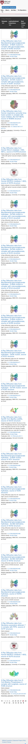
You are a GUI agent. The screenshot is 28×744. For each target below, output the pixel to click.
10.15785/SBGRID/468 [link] (13, 465)
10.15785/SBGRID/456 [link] (13, 690)
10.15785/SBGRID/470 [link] (13, 395)
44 (16, 703)
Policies (9, 742)
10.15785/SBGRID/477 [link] (13, 159)
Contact (4, 742)
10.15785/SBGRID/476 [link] (13, 191)
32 (9, 703)
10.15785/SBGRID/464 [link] (13, 602)
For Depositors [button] (22, 10)
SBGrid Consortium (7, 740)
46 (21, 703)
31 (7, 703)
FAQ (24, 740)
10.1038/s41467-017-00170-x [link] (12, 127)
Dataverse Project (17, 740)
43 (13, 703)
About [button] (7, 10)
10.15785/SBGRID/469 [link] (13, 432)
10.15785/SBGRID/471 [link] (13, 362)
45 (18, 703)
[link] (14, 44)
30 (4, 703)
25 (15, 701)
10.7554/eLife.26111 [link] (17, 436)
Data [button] (2, 10)
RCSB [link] (11, 56)
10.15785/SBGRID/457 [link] (13, 660)
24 (13, 701)
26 (18, 701)
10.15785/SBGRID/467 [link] (13, 498)
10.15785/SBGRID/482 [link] (13, 54)
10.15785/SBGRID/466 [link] (13, 533)
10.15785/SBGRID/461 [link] (13, 633)
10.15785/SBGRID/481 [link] (13, 90)
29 (25, 701)
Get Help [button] (14, 10)
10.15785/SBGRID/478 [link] (13, 123)
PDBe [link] (15, 56)
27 (20, 701)
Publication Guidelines (9, 7)
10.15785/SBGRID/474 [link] (13, 259)
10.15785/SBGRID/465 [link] (13, 568)
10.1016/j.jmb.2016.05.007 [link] (18, 694)
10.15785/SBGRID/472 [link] (13, 329)
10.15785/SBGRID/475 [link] (13, 224)
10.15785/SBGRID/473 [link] (13, 294)
